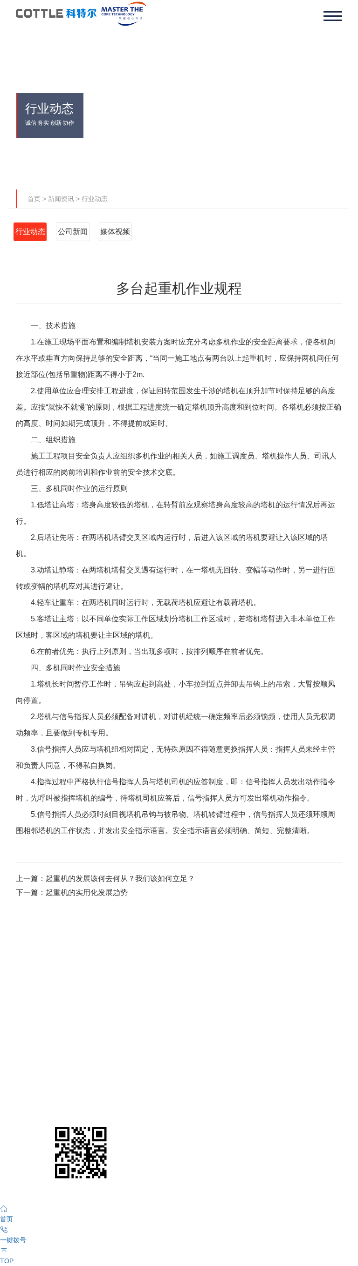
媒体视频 (115, 232)
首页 (34, 198)
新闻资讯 (61, 198)
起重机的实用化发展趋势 (87, 892)
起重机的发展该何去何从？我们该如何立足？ (120, 878)
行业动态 (95, 198)
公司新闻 (73, 232)
